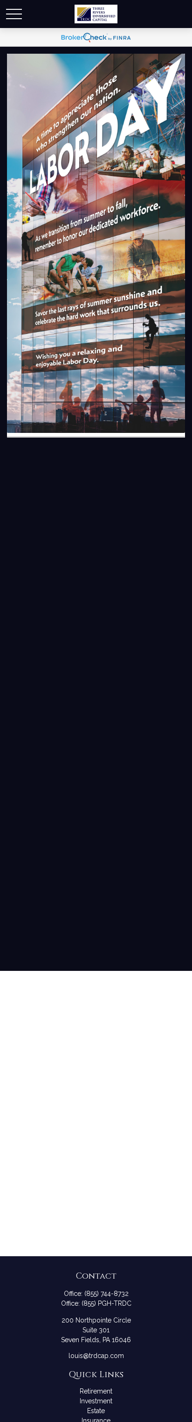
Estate (96, 1411)
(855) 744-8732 (106, 1293)
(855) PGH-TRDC (106, 1303)
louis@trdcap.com (96, 1355)
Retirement (96, 1391)
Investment (96, 1401)
